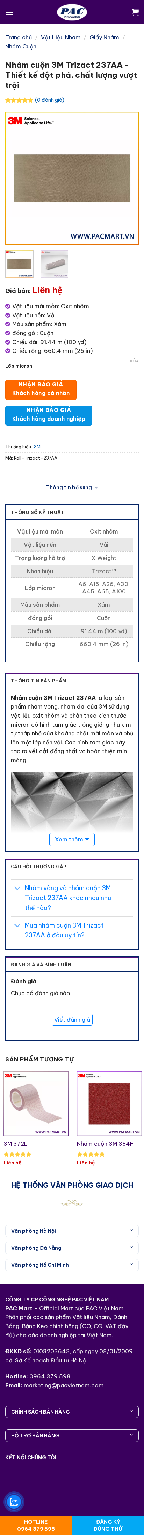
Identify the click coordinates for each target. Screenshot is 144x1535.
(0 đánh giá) (49, 100)
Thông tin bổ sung (69, 487)
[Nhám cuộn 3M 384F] (109, 1103)
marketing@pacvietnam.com (64, 1385)
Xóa (134, 360)
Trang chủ (18, 37)
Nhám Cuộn (20, 46)
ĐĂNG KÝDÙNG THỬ (108, 1525)
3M (37, 446)
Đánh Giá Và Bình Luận (41, 964)
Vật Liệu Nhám (61, 37)
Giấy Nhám (104, 37)
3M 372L (15, 1143)
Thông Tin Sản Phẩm (39, 680)
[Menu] (9, 12)
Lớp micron (18, 366)
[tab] (72, 680)
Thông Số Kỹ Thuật (37, 512)
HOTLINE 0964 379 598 (36, 1525)
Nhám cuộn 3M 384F (105, 1143)
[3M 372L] (36, 1103)
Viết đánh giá (72, 1019)
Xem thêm (69, 839)
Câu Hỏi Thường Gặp (39, 866)
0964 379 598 (49, 1376)
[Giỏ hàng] (135, 12)
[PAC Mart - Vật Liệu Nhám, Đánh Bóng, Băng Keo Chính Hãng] (72, 12)
